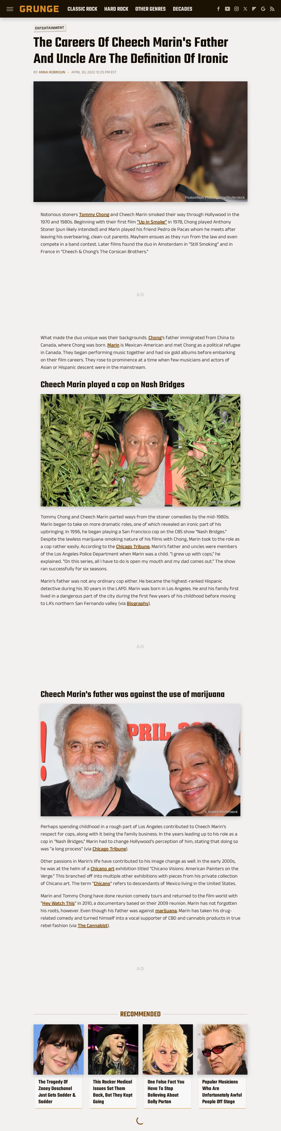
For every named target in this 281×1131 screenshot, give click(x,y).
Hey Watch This (58, 903)
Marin (113, 345)
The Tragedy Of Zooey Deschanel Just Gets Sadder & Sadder (56, 1092)
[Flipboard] (254, 9)
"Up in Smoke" (152, 222)
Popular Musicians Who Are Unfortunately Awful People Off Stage (222, 1092)
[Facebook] (218, 9)
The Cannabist (93, 925)
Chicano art (102, 868)
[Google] (263, 9)
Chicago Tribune (133, 546)
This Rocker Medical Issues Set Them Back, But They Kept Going (112, 1092)
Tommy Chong (94, 214)
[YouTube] (227, 9)
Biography (137, 603)
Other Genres (150, 8)
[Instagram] (236, 9)
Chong (155, 337)
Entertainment (49, 28)
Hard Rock (116, 8)
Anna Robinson (52, 72)
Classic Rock (82, 8)
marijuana (166, 910)
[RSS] (272, 9)
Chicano (102, 883)
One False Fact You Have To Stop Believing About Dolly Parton (166, 1092)
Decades (182, 8)
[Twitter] (245, 9)
